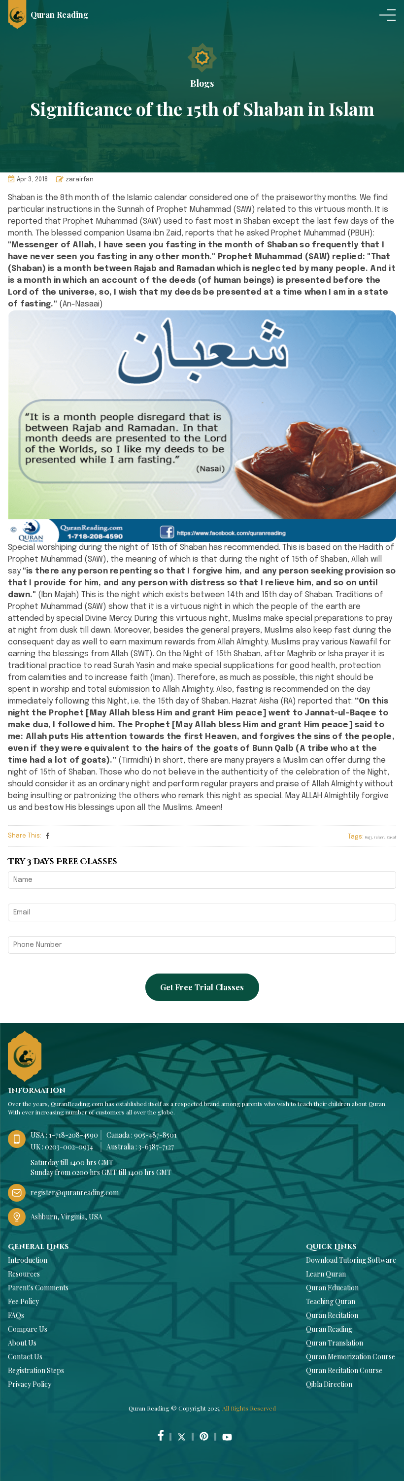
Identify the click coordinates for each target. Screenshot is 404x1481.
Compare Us (27, 1329)
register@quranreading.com (75, 1192)
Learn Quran (326, 1274)
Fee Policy (23, 1301)
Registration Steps (36, 1370)
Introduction (27, 1260)
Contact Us (25, 1356)
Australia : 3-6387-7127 (140, 1146)
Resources (24, 1274)
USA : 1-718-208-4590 (64, 1135)
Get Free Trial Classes (202, 987)
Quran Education (332, 1287)
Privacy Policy (29, 1384)
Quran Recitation (332, 1315)
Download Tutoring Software (351, 1260)
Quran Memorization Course (350, 1356)
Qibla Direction (329, 1384)
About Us (22, 1342)
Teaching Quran (330, 1301)
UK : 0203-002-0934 (62, 1146)
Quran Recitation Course (344, 1370)
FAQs (16, 1315)
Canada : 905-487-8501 (141, 1135)
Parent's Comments (38, 1287)
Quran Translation (334, 1342)
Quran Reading (329, 1329)
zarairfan (80, 180)
